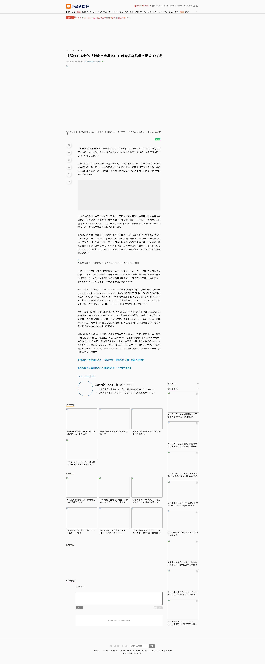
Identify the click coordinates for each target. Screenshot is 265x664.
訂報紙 (153, 651)
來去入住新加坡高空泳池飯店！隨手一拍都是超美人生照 (113, 531)
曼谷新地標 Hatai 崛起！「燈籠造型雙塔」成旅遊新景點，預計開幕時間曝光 (146, 501)
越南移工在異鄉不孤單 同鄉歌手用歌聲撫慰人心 (146, 432)
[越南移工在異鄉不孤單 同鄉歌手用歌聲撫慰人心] (147, 418)
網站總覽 (169, 651)
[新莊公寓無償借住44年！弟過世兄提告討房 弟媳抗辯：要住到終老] (183, 580)
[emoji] (155, 607)
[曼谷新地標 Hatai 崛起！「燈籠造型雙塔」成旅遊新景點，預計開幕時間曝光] (147, 487)
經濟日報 (148, 6)
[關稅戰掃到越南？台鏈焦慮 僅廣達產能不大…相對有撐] (81, 418)
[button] (194, 5)
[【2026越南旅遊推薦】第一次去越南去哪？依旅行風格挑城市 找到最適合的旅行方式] (147, 517)
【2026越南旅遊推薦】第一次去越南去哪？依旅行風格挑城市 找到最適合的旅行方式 (146, 531)
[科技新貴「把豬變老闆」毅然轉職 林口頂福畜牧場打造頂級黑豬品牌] (183, 431)
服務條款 (122, 651)
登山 (87, 376)
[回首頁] (80, 6)
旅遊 (182, 11)
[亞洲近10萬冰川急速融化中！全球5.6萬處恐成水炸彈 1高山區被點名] (183, 461)
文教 (149, 11)
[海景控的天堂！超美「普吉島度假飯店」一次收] (81, 517)
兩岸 (160, 11)
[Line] (68, 152)
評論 (155, 11)
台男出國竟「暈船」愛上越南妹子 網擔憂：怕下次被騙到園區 (81, 463)
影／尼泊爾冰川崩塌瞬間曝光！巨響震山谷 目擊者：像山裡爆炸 (182, 415)
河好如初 (157, 6)
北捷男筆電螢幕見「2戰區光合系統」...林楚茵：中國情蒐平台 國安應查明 (182, 622)
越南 (80, 376)
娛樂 (84, 11)
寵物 (132, 11)
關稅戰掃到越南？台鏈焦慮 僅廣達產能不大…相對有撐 (81, 432)
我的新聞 (188, 6)
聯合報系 (145, 651)
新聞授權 (114, 651)
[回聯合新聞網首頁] (68, 6)
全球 (95, 11)
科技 (165, 11)
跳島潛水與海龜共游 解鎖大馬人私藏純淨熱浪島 (81, 501)
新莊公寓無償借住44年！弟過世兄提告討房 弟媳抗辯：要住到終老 (183, 593)
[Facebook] (68, 145)
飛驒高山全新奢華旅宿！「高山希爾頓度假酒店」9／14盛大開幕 (127, 389)
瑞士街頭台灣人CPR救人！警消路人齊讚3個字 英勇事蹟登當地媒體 (182, 563)
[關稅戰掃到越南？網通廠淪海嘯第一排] (114, 418)
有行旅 (173, 6)
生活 (126, 11)
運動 (89, 11)
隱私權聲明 (136, 651)
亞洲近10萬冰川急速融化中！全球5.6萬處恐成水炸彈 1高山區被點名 (183, 474)
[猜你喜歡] (198, 388)
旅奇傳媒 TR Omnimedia (93, 61)
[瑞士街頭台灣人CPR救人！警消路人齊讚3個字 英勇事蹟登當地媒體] (183, 550)
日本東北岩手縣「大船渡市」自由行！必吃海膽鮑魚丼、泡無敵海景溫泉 (126, 393)
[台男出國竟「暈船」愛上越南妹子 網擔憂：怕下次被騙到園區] (81, 449)
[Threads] (68, 159)
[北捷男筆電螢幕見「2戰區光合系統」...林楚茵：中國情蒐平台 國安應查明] (183, 609)
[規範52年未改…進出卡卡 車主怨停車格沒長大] (183, 520)
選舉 (79, 11)
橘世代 (143, 11)
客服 (107, 651)
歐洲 (93, 376)
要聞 (73, 11)
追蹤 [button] (130, 385)
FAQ (103, 651)
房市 (121, 11)
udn (67, 50)
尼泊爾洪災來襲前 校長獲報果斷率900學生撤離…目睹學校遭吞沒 (183, 504)
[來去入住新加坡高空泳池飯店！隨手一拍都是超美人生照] (114, 517)
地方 (105, 11)
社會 (100, 11)
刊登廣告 (96, 651)
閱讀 (177, 11)
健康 (137, 11)
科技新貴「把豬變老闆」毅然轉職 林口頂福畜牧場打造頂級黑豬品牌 (182, 445)
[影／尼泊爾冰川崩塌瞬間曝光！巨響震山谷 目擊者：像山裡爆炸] (183, 402)
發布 (159, 608)
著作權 (129, 651)
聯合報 (139, 6)
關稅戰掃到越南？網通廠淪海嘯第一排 (113, 432)
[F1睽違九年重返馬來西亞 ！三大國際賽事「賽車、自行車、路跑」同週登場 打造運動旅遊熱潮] (114, 487)
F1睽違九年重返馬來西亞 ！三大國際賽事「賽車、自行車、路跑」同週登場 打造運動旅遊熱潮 (114, 501)
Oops (171, 11)
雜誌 (187, 11)
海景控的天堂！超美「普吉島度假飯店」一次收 (81, 531)
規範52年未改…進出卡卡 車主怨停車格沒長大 (183, 533)
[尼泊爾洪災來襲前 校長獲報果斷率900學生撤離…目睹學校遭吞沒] (183, 491)
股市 (116, 11)
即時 (68, 11)
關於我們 (160, 651)
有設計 (165, 6)
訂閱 (151, 646)
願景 (180, 6)
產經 (110, 11)
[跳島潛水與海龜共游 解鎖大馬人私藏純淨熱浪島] (81, 487)
